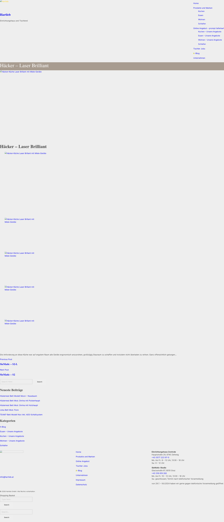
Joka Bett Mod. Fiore (9, 410)
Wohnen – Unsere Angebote (12, 441)
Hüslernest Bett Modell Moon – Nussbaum (18, 396)
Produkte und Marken (85, 456)
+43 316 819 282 (159, 473)
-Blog (79, 470)
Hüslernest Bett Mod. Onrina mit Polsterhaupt (20, 400)
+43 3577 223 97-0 (160, 457)
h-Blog (3, 427)
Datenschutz (81, 484)
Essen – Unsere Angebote (11, 431)
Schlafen (4, 445)
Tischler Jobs (82, 466)
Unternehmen (82, 475)
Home (78, 452)
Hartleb (5, 14)
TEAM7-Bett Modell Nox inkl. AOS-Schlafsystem (21, 414)
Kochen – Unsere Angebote (12, 436)
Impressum (80, 480)
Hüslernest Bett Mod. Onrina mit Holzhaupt (19, 405)
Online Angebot (82, 461)
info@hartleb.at (7, 477)
